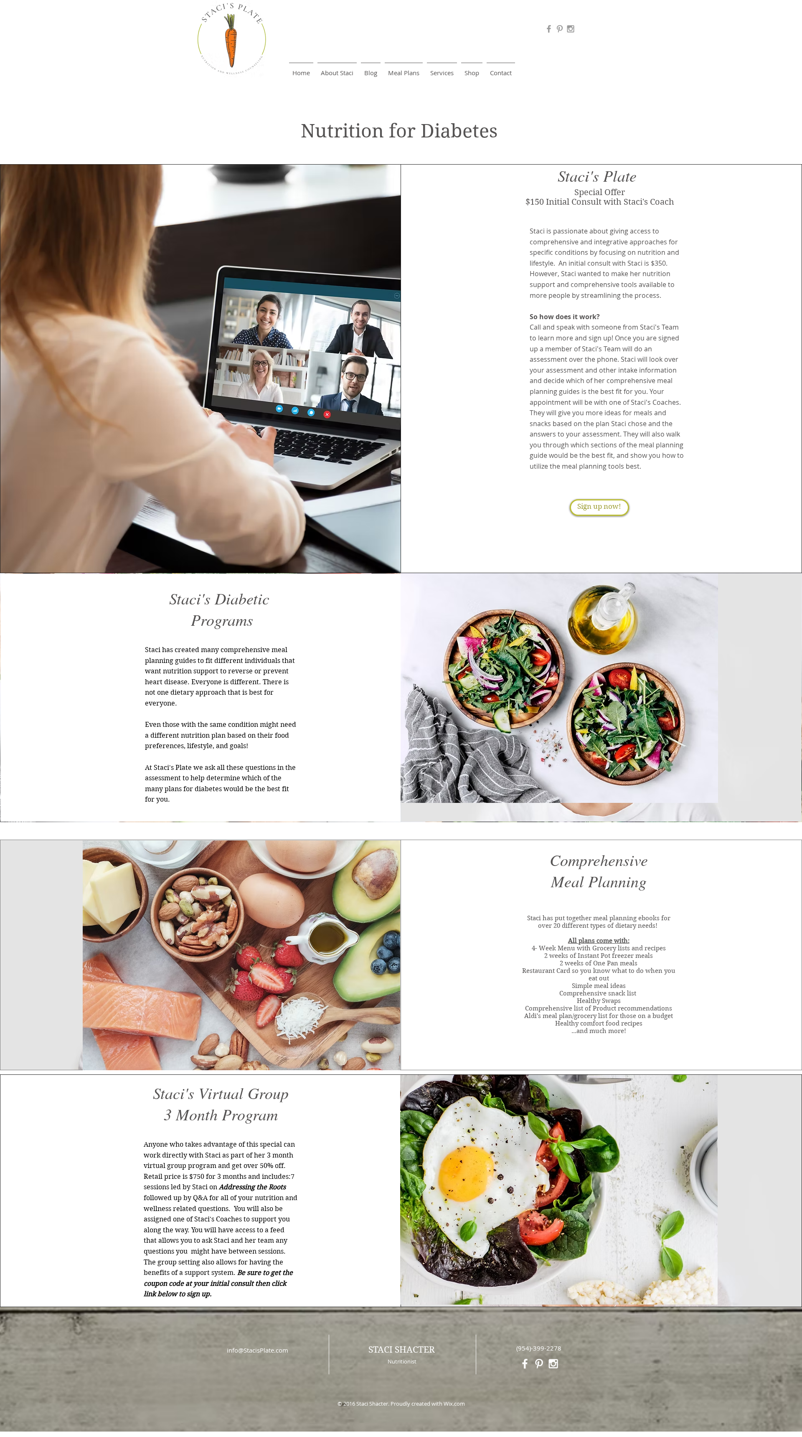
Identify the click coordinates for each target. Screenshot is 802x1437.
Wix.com (454, 1403)
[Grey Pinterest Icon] (560, 29)
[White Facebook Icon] (524, 1363)
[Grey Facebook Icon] (549, 29)
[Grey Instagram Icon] (571, 29)
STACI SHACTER (401, 1350)
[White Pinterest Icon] (539, 1363)
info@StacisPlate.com (257, 1350)
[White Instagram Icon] (553, 1363)
